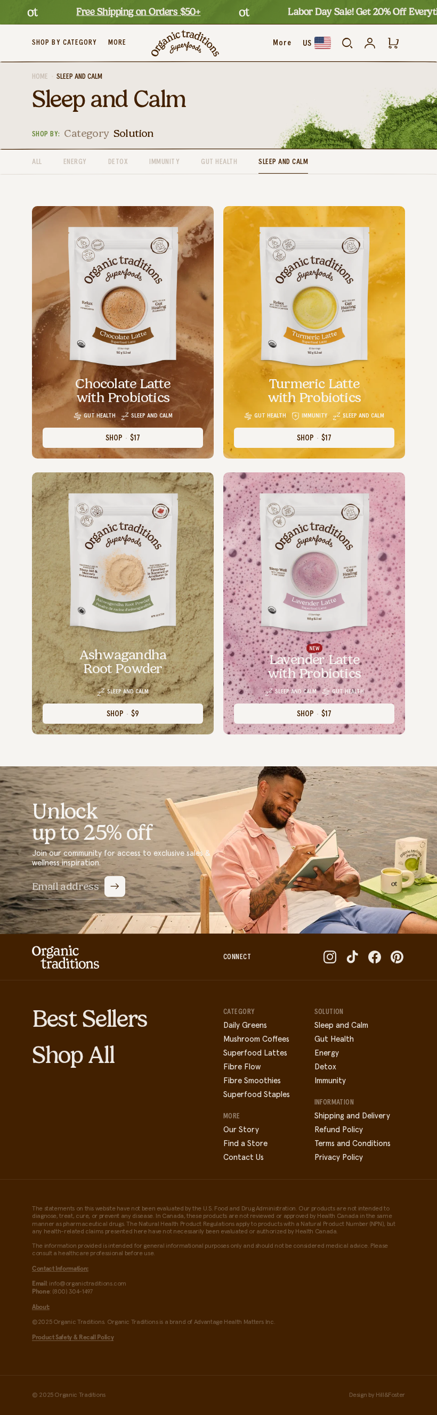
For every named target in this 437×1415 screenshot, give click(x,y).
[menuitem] (117, 43)
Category (86, 133)
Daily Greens (245, 1025)
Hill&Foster (390, 1395)
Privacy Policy (338, 1158)
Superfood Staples (256, 1095)
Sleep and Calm (283, 162)
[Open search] (347, 43)
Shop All (73, 1055)
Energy (75, 162)
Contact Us (243, 1158)
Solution (133, 133)
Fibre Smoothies (252, 1081)
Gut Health (219, 162)
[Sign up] (114, 886)
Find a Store (245, 1144)
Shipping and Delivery (352, 1116)
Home (40, 76)
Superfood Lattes (255, 1053)
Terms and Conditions (352, 1144)
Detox (118, 162)
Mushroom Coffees (256, 1039)
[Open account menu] (370, 43)
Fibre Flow (242, 1067)
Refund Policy (338, 1130)
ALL (37, 162)
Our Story (241, 1130)
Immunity (164, 162)
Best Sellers (90, 1019)
